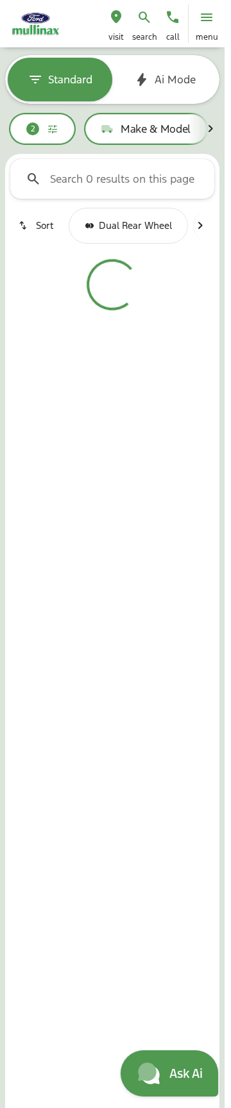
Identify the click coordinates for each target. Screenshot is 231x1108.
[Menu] (206, 17)
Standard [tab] (70, 79)
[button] (116, 23)
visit (116, 37)
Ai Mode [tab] (175, 79)
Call (173, 37)
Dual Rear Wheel (135, 225)
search (144, 37)
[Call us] (172, 17)
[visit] (116, 17)
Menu (207, 37)
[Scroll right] (210, 129)
